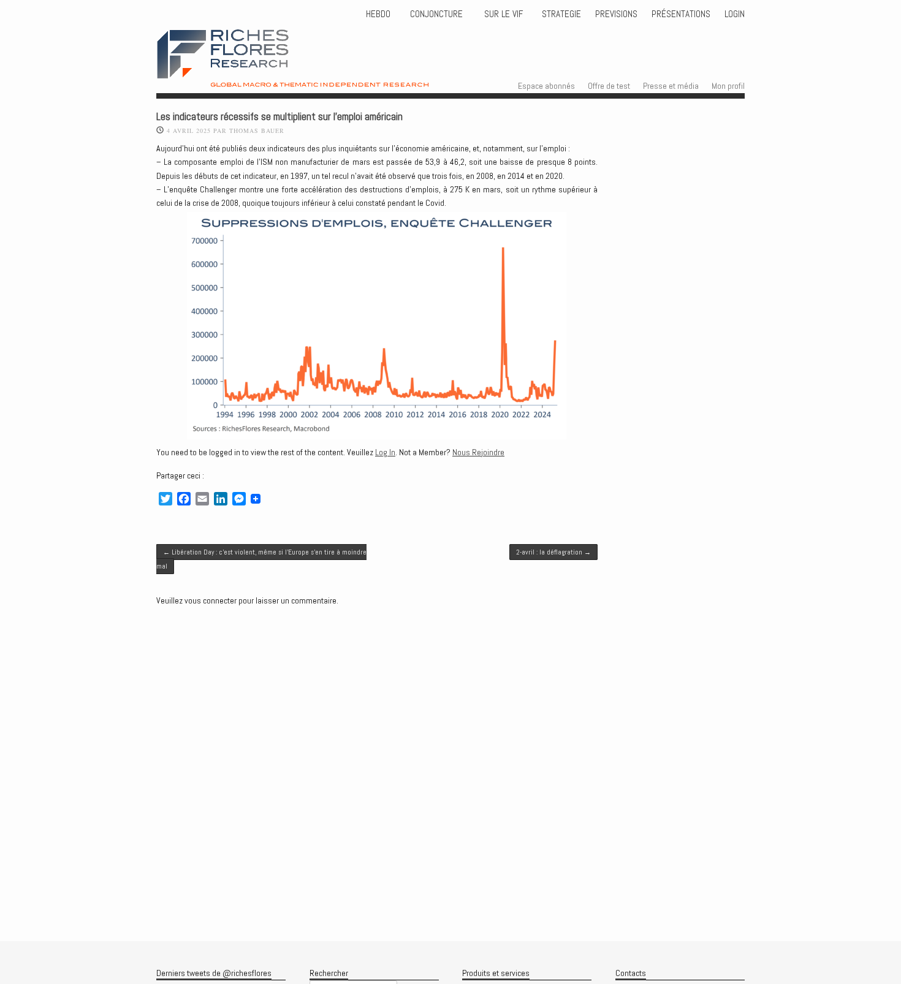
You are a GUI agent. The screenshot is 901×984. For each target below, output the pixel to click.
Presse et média (671, 85)
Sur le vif (502, 14)
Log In (385, 452)
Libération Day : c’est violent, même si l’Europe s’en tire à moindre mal (261, 559)
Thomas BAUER (256, 130)
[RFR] (318, 76)
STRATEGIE (560, 14)
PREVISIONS (616, 14)
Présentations (681, 14)
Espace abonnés (546, 85)
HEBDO (378, 14)
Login (734, 14)
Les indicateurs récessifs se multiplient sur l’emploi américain (279, 116)
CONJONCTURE (437, 14)
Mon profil (728, 85)
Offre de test (609, 85)
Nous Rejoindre (478, 452)
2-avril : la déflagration (553, 552)
